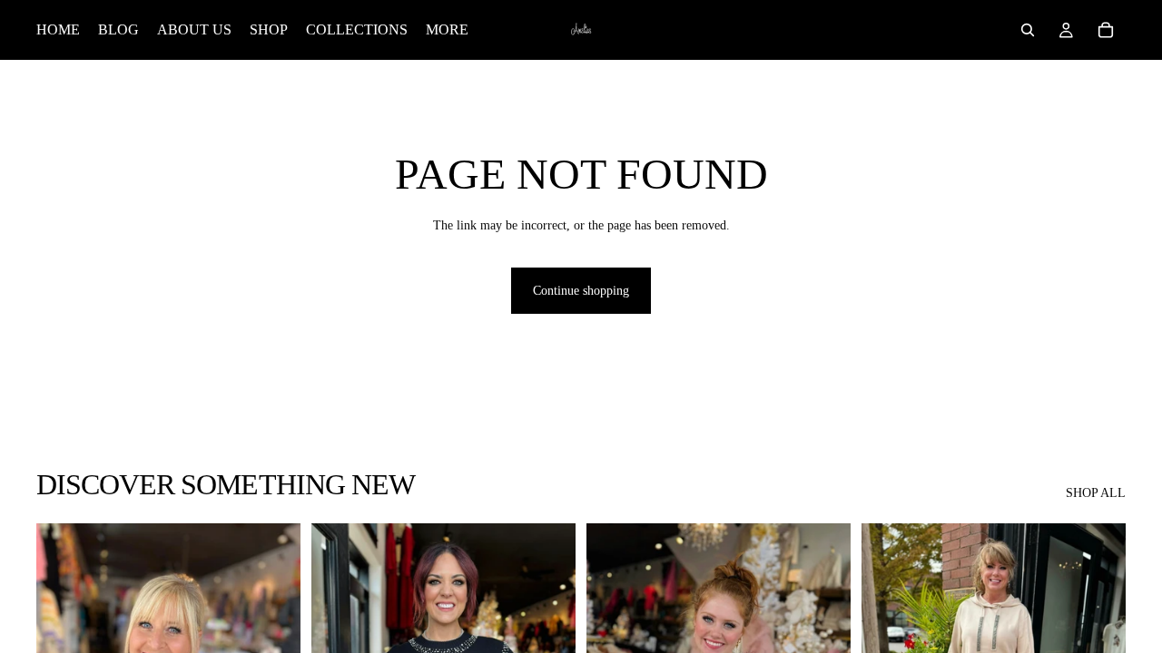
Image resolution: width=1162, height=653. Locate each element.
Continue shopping (581, 290)
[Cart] (1106, 30)
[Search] (1028, 30)
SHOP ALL (1096, 493)
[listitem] (447, 30)
